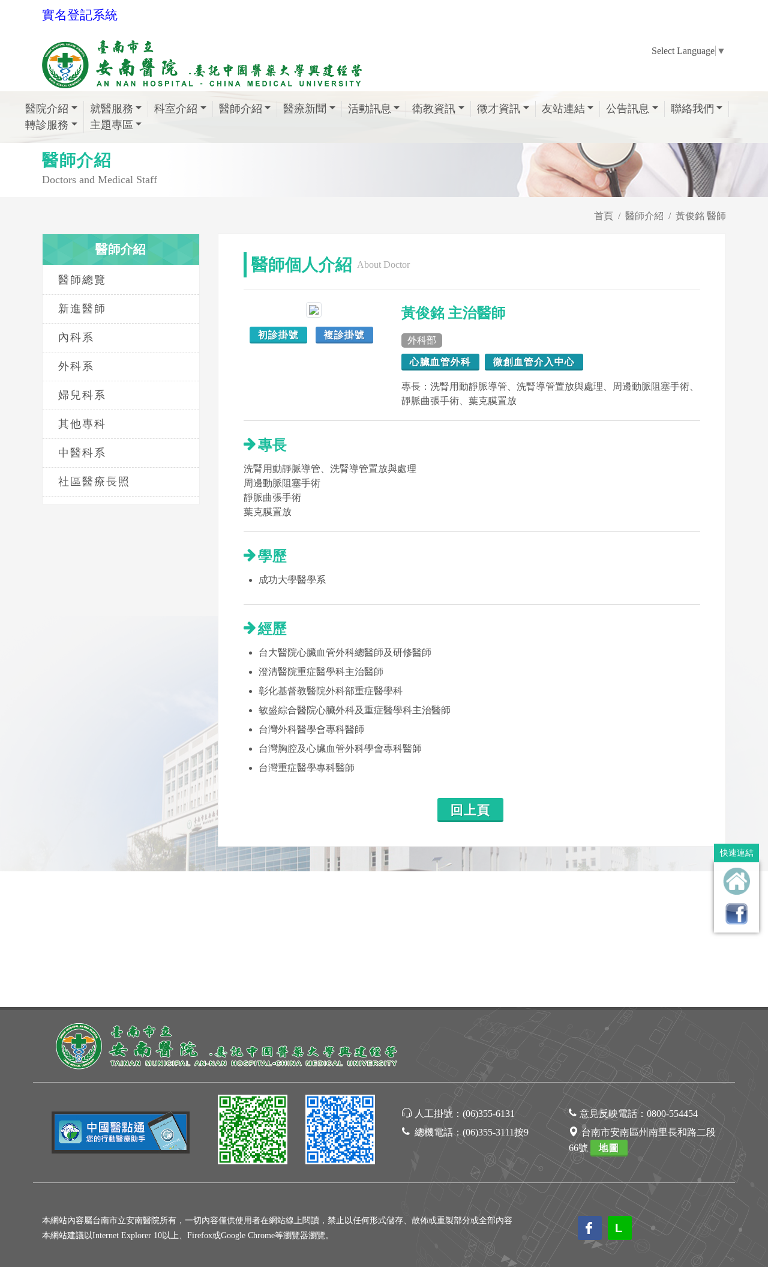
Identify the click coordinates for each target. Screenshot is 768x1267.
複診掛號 (344, 335)
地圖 (609, 1148)
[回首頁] (736, 881)
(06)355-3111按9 (496, 1132)
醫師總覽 (82, 280)
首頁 (603, 216)
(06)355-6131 (489, 1113)
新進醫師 (82, 309)
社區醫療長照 (94, 482)
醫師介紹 (644, 216)
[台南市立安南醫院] (228, 1044)
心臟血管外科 (440, 362)
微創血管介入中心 (534, 362)
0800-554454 (672, 1113)
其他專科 (82, 424)
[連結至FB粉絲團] (736, 914)
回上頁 (470, 810)
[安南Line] (252, 1131)
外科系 (76, 366)
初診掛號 (278, 335)
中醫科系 (82, 453)
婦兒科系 (82, 395)
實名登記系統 (80, 15)
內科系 (76, 337)
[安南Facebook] (340, 1131)
